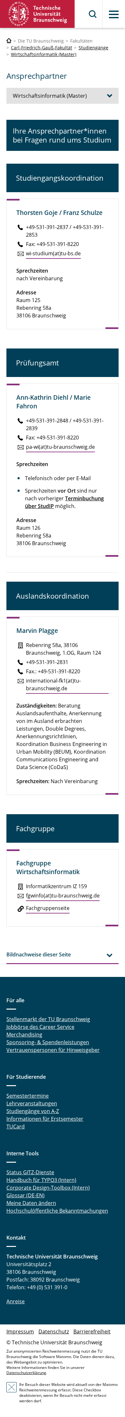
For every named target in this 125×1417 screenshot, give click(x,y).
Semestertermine (27, 1095)
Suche (93, 14)
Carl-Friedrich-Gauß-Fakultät (41, 48)
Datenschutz (53, 1331)
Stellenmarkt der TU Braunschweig (48, 1019)
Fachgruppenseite (48, 908)
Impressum (20, 1331)
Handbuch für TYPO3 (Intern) (41, 1180)
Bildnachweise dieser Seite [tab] (38, 954)
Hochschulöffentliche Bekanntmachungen (57, 1210)
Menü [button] (114, 14)
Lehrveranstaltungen (31, 1103)
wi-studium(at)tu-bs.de (53, 253)
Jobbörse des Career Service (40, 1026)
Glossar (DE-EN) (25, 1195)
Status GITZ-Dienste (30, 1172)
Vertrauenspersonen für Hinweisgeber (53, 1049)
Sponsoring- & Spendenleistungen (47, 1042)
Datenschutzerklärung (26, 1372)
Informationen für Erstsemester (44, 1118)
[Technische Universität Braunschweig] (37, 14)
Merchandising (24, 1034)
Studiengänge (93, 48)
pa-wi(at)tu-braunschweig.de (60, 446)
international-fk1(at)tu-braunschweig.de (53, 684)
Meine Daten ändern (31, 1203)
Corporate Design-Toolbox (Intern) (48, 1187)
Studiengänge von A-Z (32, 1111)
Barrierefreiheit (92, 1331)
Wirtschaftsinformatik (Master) (43, 54)
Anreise (15, 1301)
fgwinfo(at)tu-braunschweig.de (63, 895)
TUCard (15, 1126)
